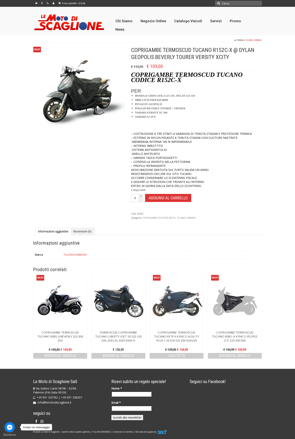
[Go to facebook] (10, 427)
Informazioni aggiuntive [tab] (53, 231)
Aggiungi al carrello (168, 198)
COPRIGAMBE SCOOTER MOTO (159, 217)
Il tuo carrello (73, 3)
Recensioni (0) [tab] (82, 231)
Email (116, 403)
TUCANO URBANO (253, 40)
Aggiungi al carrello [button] (60, 356)
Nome (116, 388)
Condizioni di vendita (123, 431)
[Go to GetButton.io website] (9, 435)
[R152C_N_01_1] (79, 92)
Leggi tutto (176, 356)
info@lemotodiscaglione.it (54, 402)
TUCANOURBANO (75, 255)
